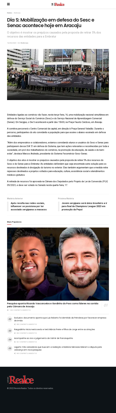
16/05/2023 (11, 43)
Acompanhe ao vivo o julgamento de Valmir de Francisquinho (43, 338)
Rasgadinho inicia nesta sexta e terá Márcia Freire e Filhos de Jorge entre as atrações (54, 329)
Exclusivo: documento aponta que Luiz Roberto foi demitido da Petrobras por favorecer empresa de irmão (60, 319)
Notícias (17, 13)
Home (9, 13)
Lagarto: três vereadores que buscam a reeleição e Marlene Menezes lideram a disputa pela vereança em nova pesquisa (58, 348)
